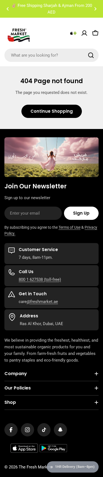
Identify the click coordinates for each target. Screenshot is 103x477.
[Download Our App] (73, 33)
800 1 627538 (31, 279)
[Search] (91, 55)
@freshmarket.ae (42, 301)
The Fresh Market (35, 467)
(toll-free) (52, 279)
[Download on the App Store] (24, 448)
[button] (7, 9)
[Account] (84, 33)
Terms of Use (69, 227)
